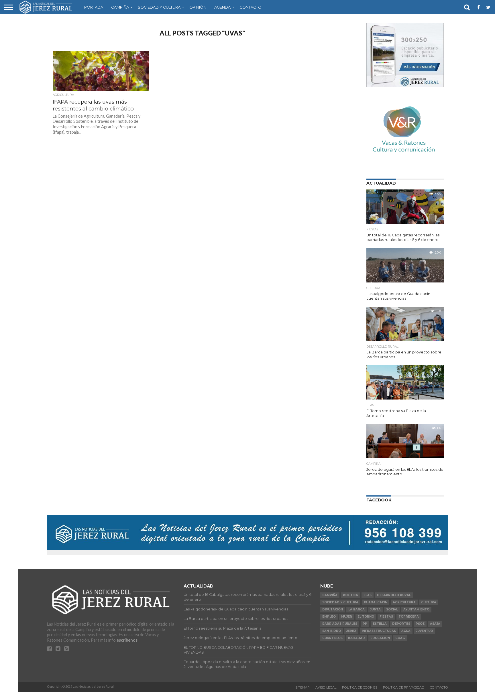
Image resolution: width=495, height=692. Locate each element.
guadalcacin (375, 602)
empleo (329, 616)
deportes (401, 624)
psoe (420, 624)
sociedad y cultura (340, 602)
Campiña (120, 7)
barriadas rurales (339, 624)
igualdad (356, 638)
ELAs (368, 595)
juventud (424, 631)
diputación (332, 609)
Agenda (222, 7)
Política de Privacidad (403, 687)
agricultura (404, 602)
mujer (346, 616)
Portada (93, 7)
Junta (375, 609)
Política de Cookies (359, 687)
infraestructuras (379, 631)
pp (365, 624)
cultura (428, 602)
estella (380, 624)
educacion (380, 638)
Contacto (250, 7)
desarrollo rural (394, 595)
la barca (356, 609)
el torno (366, 616)
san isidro (331, 631)
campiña (329, 595)
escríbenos (127, 640)
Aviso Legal (325, 687)
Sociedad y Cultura (159, 7)
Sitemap (302, 687)
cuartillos (332, 638)
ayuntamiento (416, 609)
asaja (435, 624)
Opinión (197, 7)
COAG (400, 638)
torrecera (408, 616)
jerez (351, 631)
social (392, 609)
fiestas (386, 616)
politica (350, 595)
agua (405, 631)
